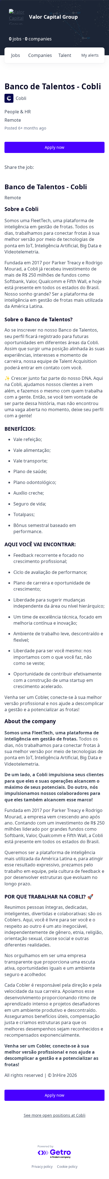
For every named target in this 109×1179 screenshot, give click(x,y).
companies (40, 55)
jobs (15, 55)
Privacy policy (42, 1166)
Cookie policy (67, 1166)
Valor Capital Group (53, 16)
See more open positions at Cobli (55, 1115)
